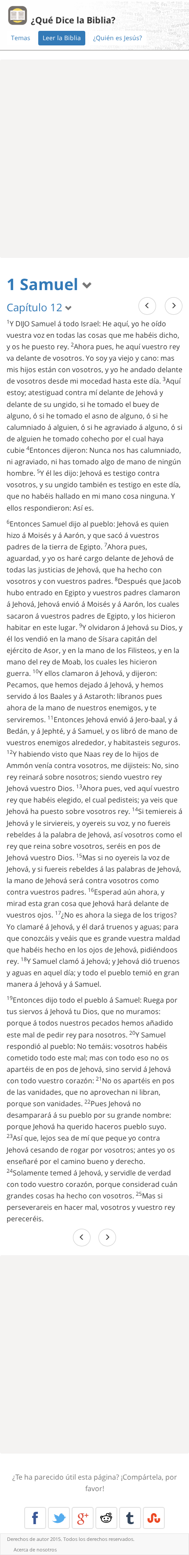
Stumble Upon (154, 1518)
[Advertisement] (94, 159)
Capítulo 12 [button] (36, 307)
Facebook (35, 1518)
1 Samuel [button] (44, 284)
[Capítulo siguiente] (173, 305)
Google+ (83, 1518)
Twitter (59, 1518)
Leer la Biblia (62, 38)
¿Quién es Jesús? (117, 38)
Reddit (106, 1518)
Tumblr (130, 1518)
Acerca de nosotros (35, 1549)
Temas (20, 38)
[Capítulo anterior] (147, 305)
